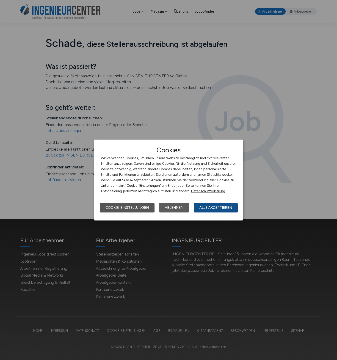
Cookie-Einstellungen (127, 208)
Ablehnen (174, 208)
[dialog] (168, 180)
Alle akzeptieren (215, 208)
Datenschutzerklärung (208, 191)
